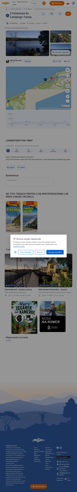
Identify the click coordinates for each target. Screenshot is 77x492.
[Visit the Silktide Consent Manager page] (15, 252)
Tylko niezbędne (25, 252)
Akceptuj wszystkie (55, 252)
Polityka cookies (19, 246)
